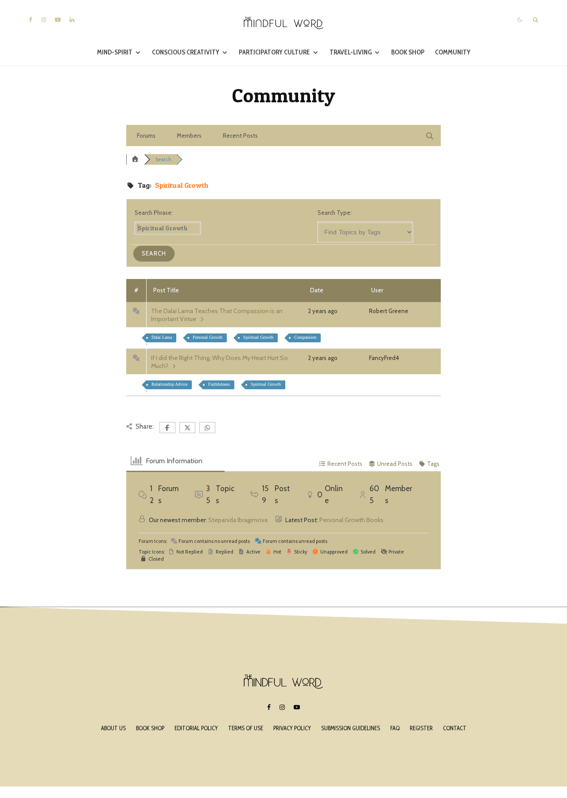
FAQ (395, 728)
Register (421, 728)
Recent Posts (240, 135)
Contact (454, 728)
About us (113, 728)
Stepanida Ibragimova (238, 520)
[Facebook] (30, 20)
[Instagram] (43, 20)
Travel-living (351, 52)
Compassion (305, 337)
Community (452, 52)
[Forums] (135, 159)
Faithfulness (219, 384)
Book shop (150, 728)
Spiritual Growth (258, 337)
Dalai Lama (161, 337)
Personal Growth (207, 337)
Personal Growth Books (351, 520)
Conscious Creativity (185, 52)
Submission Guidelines (350, 728)
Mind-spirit (114, 52)
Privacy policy (292, 728)
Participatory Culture (274, 52)
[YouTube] (57, 20)
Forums (146, 135)
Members (189, 135)
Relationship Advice (169, 384)
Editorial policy (196, 728)
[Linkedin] (72, 20)
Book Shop (407, 52)
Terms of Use (245, 728)
